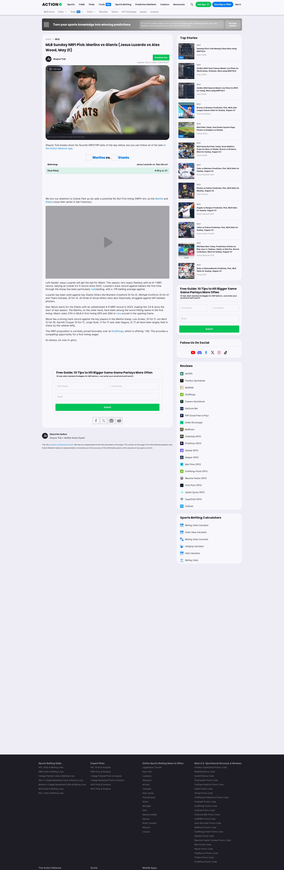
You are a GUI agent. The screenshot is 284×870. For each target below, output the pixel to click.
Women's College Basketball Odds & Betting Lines (62, 784)
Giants (123, 157)
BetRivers (189, 429)
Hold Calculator (192, 553)
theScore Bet (191, 408)
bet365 (188, 373)
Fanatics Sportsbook (195, 380)
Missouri (146, 827)
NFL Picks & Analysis (100, 767)
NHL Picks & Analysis (101, 788)
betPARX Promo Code (205, 819)
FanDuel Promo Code (205, 810)
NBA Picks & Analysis (101, 771)
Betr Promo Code (203, 844)
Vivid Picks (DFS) (193, 485)
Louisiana (146, 776)
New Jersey (148, 793)
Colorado (146, 788)
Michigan (146, 806)
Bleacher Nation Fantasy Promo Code (213, 840)
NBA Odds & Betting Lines (51, 771)
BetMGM (189, 387)
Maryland (146, 780)
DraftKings (118, 331)
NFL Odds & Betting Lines (50, 767)
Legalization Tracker (152, 767)
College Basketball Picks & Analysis (107, 780)
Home (48, 39)
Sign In (238, 4)
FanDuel (189, 506)
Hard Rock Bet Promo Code (208, 823)
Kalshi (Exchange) (193, 422)
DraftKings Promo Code (206, 806)
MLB (57, 39)
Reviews (186, 366)
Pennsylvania (148, 797)
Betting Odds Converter (196, 539)
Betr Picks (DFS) (193, 464)
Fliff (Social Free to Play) (197, 415)
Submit (107, 407)
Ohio (144, 810)
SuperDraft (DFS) (193, 499)
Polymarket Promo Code (206, 780)
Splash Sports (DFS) (195, 492)
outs (93, 289)
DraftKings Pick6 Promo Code (209, 831)
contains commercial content (61, 445)
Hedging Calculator (194, 546)
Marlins (99, 157)
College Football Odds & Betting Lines (56, 776)
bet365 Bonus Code (204, 776)
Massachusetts (149, 814)
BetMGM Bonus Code (205, 771)
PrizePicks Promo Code (206, 861)
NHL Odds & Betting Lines (51, 793)
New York (147, 771)
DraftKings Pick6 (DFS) (196, 471)
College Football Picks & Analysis (106, 776)
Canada (146, 831)
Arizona (146, 784)
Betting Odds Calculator (196, 525)
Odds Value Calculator (196, 532)
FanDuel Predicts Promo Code (209, 784)
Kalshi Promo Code (204, 788)
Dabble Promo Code (204, 836)
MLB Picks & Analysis (101, 784)
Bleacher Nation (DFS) (196, 478)
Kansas (145, 819)
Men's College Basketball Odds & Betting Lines (60, 780)
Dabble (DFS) (191, 450)
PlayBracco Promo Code (206, 853)
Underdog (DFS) (193, 436)
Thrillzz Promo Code (204, 857)
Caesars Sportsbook (195, 401)
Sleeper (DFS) (192, 457)
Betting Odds (191, 560)
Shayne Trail (59, 59)
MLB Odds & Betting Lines (51, 788)
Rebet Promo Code (204, 849)
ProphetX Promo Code (205, 801)
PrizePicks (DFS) (193, 443)
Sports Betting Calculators (200, 517)
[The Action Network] (52, 4)
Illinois (145, 801)
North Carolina (149, 823)
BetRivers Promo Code (205, 827)
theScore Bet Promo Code (207, 814)
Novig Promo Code (204, 793)
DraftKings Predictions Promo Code (212, 797)
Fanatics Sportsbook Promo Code (211, 767)
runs (118, 313)
